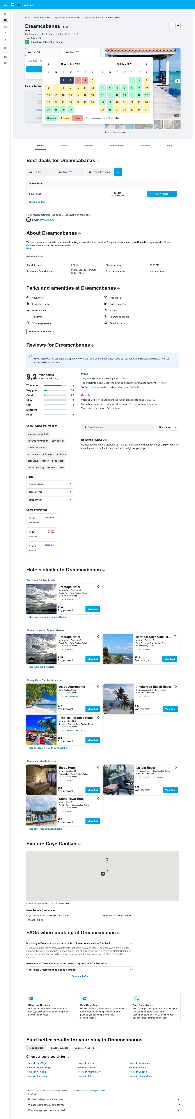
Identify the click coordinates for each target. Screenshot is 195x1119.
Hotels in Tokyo (86, 1075)
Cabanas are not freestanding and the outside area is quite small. (118, 399)
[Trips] (5, 48)
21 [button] (56, 102)
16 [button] (70, 95)
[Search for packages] (5, 33)
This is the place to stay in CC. (100, 408)
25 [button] (85, 102)
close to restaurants (37, 447)
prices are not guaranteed (94, 1090)
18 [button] (85, 95)
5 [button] (92, 80)
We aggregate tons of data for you (46, 1105)
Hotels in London (138, 1071)
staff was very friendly (38, 440)
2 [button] (70, 80)
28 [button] (56, 109)
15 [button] (63, 95)
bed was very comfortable (40, 454)
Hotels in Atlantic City (89, 1071)
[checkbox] (41, 519)
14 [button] (56, 95)
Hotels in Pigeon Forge (39, 1067)
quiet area (61, 454)
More (29, 248)
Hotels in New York (36, 1071)
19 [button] (92, 95)
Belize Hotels (39, 17)
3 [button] (78, 80)
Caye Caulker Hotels (92, 17)
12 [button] (92, 87)
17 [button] (77, 95)
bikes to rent (58, 460)
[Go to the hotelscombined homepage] (23, 4)
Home (27, 17)
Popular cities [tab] (36, 1047)
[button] (5, 4)
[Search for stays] (5, 20)
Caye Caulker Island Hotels (65, 17)
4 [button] (85, 80)
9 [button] (70, 87)
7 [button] (56, 87)
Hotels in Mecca (86, 1063)
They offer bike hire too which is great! (104, 378)
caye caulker (58, 440)
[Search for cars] (5, 27)
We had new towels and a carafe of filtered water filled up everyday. (119, 403)
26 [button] (92, 102)
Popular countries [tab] (59, 1047)
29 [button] (63, 109)
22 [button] (63, 102)
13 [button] (48, 95)
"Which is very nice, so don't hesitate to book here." (111, 386)
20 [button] (48, 102)
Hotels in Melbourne (139, 1063)
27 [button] (48, 109)
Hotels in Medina (137, 1067)
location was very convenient (41, 467)
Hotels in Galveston (37, 1075)
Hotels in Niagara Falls (140, 1075)
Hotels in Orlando (87, 1067)
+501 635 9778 (33, 37)
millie (61, 467)
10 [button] (77, 87)
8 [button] (63, 87)
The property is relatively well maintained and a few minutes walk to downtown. (124, 382)
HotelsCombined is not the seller (45, 1099)
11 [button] (85, 87)
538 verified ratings (53, 42)
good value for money (38, 460)
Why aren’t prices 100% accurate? (46, 1110)
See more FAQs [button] (80, 976)
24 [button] (77, 102)
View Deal (93, 609)
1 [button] (63, 80)
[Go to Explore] (5, 40)
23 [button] (70, 102)
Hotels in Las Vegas (37, 1063)
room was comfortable (38, 433)
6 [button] (48, 87)
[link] (48, 617)
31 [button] (146, 109)
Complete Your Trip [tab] (84, 1047)
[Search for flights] (5, 14)
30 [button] (70, 109)
